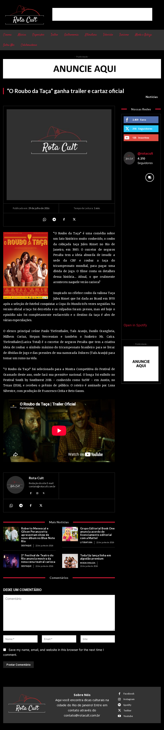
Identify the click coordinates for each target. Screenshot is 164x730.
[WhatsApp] (44, 219)
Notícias (152, 97)
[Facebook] (64, 219)
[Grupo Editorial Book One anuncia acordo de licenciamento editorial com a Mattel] (70, 534)
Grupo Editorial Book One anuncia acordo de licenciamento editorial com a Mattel (97, 533)
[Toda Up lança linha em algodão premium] (70, 561)
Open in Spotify (135, 325)
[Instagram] (37, 492)
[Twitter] (73, 219)
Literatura (86, 542)
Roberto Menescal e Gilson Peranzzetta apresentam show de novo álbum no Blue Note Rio (38, 535)
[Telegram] (54, 219)
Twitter (127, 710)
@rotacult (145, 153)
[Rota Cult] (15, 486)
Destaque (26, 545)
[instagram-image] (132, 177)
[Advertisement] (102, 14)
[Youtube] (119, 716)
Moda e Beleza (87, 563)
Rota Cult (36, 478)
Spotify (127, 704)
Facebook (128, 693)
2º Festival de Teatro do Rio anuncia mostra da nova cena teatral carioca (38, 558)
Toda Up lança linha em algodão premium (95, 557)
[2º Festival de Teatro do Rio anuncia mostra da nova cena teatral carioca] (11, 561)
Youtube (128, 716)
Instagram (129, 699)
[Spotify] (119, 705)
